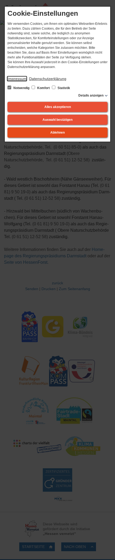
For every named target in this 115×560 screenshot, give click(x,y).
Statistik (63, 88)
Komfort (43, 88)
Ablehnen (57, 132)
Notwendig (21, 88)
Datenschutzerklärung (47, 79)
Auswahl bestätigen (57, 120)
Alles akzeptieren (57, 107)
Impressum (16, 79)
